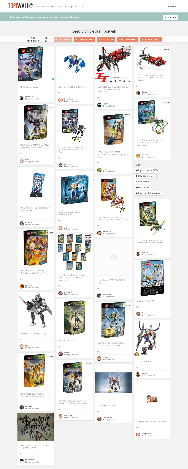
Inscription (170, 17)
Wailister (68, 415)
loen (27, 159)
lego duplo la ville (146, 175)
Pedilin (145, 252)
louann (106, 357)
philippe (28, 406)
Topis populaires (85, 39)
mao (105, 169)
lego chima (143, 181)
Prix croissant (107, 39)
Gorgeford (68, 99)
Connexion (171, 6)
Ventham (146, 313)
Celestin (145, 155)
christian (107, 232)
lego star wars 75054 (148, 170)
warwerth (68, 292)
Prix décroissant (128, 39)
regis (66, 227)
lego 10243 (143, 187)
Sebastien (107, 294)
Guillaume (107, 417)
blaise (144, 373)
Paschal (67, 352)
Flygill (105, 104)
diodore (28, 222)
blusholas (29, 460)
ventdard (29, 97)
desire (144, 92)
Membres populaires (69, 6)
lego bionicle (33, 99)
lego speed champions (149, 193)
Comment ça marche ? (45, 6)
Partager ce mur (151, 39)
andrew (67, 164)
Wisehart (29, 285)
